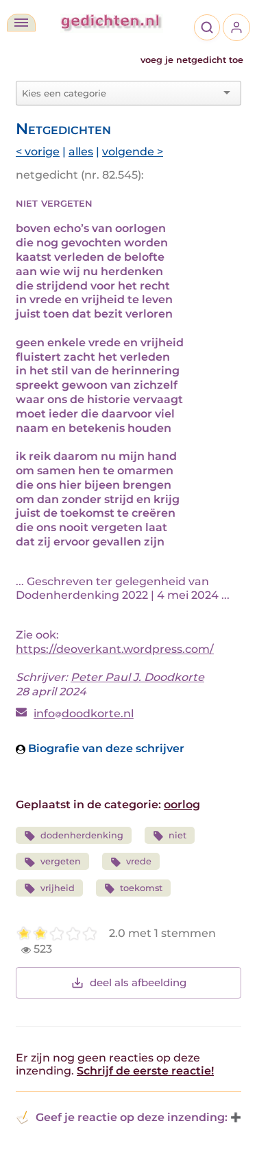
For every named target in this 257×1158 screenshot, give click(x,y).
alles (81, 151)
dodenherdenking (81, 835)
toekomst (141, 888)
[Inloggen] (236, 27)
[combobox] (120, 93)
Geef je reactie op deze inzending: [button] (132, 1117)
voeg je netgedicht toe (191, 60)
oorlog (182, 804)
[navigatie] (21, 22)
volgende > (132, 151)
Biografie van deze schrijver (104, 748)
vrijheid (57, 888)
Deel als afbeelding (138, 982)
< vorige (38, 151)
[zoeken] (207, 27)
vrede (138, 861)
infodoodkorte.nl (84, 713)
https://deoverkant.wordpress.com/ (115, 649)
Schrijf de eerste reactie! (145, 1070)
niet (177, 835)
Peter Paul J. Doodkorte (137, 677)
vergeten (60, 861)
